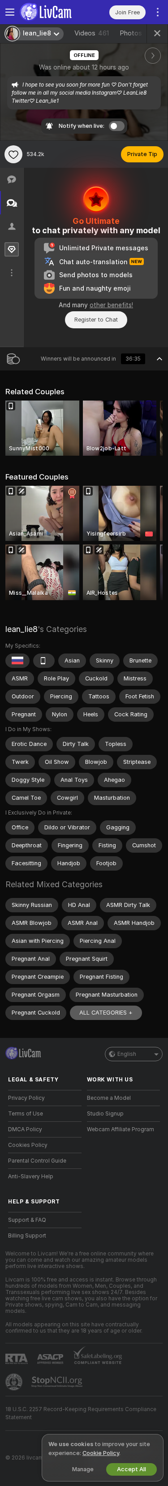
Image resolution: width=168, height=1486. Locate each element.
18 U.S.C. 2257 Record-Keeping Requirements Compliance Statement (80, 1413)
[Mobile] (44, 661)
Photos (138, 33)
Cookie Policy (100, 1453)
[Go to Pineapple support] (14, 1381)
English (126, 1054)
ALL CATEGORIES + (106, 1012)
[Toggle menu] (10, 12)
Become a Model (109, 1098)
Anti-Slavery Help (30, 1176)
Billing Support (27, 1236)
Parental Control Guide (37, 1161)
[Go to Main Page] (52, 12)
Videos (91, 33)
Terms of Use (25, 1114)
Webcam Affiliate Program (120, 1129)
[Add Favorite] (13, 154)
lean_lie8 (21, 629)
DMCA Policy (25, 1129)
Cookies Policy (27, 1145)
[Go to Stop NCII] (57, 1382)
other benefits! (111, 305)
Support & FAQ (27, 1220)
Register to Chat (96, 319)
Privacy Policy (26, 1098)
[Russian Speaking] (17, 661)
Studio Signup (105, 1114)
